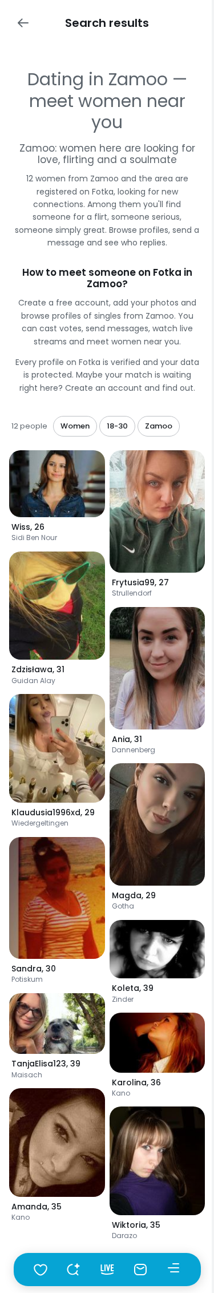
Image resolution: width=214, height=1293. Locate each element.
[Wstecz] (22, 22)
